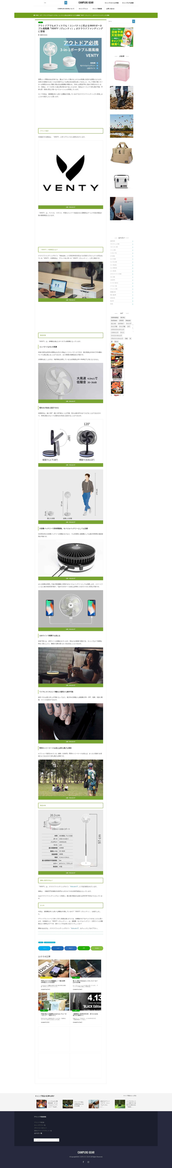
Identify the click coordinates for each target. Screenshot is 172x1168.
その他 (112, 279)
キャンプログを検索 (127, 3)
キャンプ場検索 (97, 8)
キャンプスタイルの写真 (112, 3)
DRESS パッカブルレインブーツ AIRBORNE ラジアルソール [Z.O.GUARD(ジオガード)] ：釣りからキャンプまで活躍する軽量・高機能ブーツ (121, 112)
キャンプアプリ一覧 (40, 1125)
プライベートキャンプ (117, 338)
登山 (112, 300)
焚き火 (116, 341)
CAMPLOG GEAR (84, 1157)
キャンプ (128, 323)
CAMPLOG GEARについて (66, 8)
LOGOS (121, 320)
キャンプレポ (113, 261)
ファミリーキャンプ (116, 335)
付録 (126, 338)
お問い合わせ (110, 8)
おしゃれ (113, 323)
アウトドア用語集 (39, 1122)
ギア (40, 942)
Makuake (71, 207)
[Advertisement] (70, 112)
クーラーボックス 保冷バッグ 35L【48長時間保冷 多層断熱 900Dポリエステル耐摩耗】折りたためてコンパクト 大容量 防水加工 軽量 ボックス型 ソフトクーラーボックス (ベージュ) (121, 167)
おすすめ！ (121, 323)
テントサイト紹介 (114, 282)
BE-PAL (123, 317)
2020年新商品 (114, 317)
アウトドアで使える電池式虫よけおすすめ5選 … (79, 1104)
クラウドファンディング (50, 942)
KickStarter (114, 320)
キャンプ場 (114, 326)
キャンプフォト (83, 8)
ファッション (113, 288)
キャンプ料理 (113, 267)
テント (122, 332)
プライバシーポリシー (40, 1128)
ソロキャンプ (114, 332)
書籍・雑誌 (113, 294)
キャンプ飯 (122, 326)
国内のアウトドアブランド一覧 (43, 1130)
